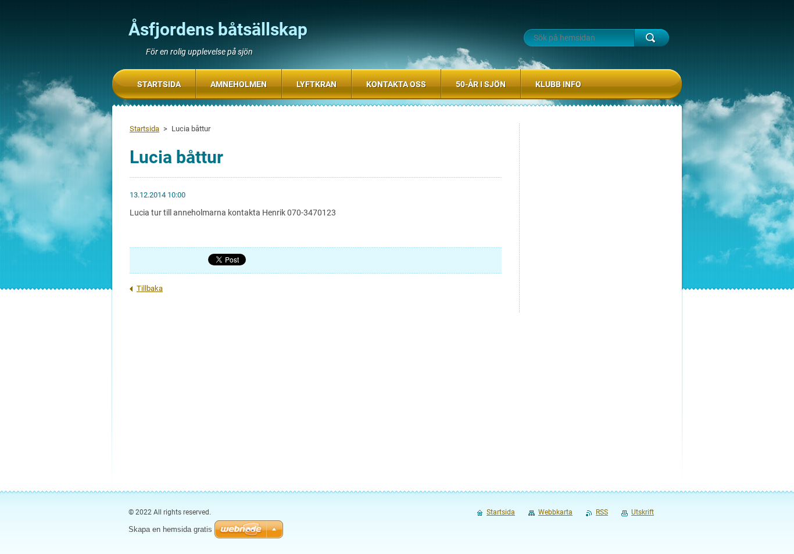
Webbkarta (555, 512)
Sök (651, 37)
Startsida (144, 128)
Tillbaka (150, 288)
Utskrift (642, 512)
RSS (602, 512)
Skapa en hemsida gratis (170, 529)
